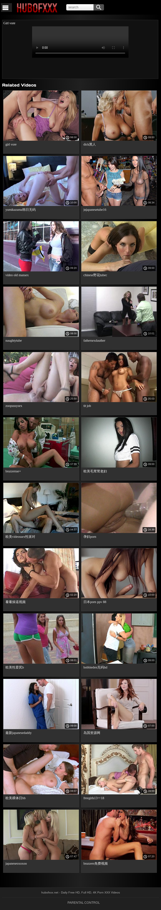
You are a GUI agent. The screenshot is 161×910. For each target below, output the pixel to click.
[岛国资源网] (119, 728)
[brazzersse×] (41, 466)
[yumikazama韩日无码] (41, 205)
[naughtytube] (41, 335)
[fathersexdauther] (119, 335)
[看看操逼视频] (41, 597)
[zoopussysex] (41, 401)
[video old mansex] (41, 270)
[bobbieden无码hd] (119, 662)
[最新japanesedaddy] (41, 728)
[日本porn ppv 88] (119, 597)
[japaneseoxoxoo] (41, 858)
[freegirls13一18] (119, 793)
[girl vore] (41, 139)
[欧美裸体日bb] (41, 793)
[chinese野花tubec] (119, 270)
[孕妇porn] (119, 532)
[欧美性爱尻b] (41, 662)
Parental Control (84, 902)
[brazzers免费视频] (119, 858)
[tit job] (119, 401)
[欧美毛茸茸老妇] (119, 466)
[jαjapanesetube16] (119, 205)
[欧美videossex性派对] (41, 532)
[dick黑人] (119, 139)
